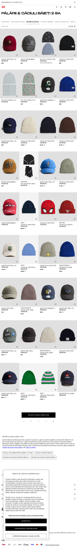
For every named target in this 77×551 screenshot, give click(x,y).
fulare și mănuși (31, 447)
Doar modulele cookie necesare (26, 528)
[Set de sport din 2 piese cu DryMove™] (28, 166)
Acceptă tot (26, 521)
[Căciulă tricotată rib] (28, 206)
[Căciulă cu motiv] (67, 206)
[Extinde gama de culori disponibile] (3, 63)
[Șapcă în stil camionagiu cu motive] (67, 377)
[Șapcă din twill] (9, 292)
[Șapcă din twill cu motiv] (9, 43)
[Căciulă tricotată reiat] (28, 125)
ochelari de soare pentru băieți (12, 447)
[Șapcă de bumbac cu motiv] (48, 84)
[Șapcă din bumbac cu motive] (28, 43)
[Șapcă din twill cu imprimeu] (48, 166)
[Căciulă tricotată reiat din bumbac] (67, 43)
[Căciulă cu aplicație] (48, 249)
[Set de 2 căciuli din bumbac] (48, 43)
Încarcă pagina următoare (38, 415)
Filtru (70, 26)
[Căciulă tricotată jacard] (48, 206)
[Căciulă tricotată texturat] (67, 334)
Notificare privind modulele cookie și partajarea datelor (26, 515)
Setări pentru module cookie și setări (26, 536)
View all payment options (52, 545)
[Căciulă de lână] (67, 249)
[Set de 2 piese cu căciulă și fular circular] (9, 84)
